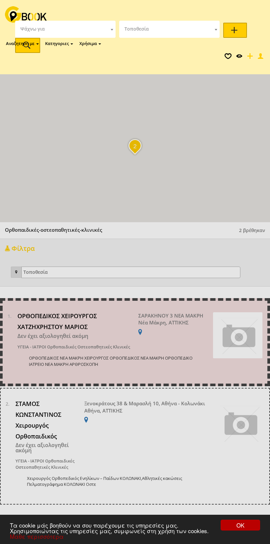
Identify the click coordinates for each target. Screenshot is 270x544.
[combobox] (65, 29)
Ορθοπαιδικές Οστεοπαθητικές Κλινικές (88, 347)
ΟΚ (240, 525)
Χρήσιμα (88, 43)
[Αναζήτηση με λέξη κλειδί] (235, 30)
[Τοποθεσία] (16, 272)
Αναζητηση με (21, 43)
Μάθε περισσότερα (37, 536)
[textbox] (65, 29)
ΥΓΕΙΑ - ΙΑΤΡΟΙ (31, 347)
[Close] (260, 57)
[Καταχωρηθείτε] (249, 57)
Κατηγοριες (57, 43)
